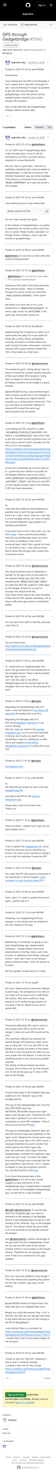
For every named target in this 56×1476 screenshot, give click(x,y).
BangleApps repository (25, 722)
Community (45, 1457)
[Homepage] (28, 5)
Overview (12, 24)
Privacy (16, 1457)
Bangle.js (7, 53)
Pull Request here (14, 766)
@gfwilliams (38, 144)
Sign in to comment (25, 1402)
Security (26, 1457)
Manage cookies (36, 1460)
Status (35, 1457)
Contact (23, 1460)
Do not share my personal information (28, 1463)
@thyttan (36, 701)
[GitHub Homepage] (19, 1468)
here (14, 534)
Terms (8, 1457)
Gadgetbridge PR (14, 790)
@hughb (9, 1210)
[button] (51, 24)
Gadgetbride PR (33, 846)
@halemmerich (40, 363)
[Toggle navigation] (4, 5)
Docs (15, 1460)
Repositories (31, 24)
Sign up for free (16, 1394)
